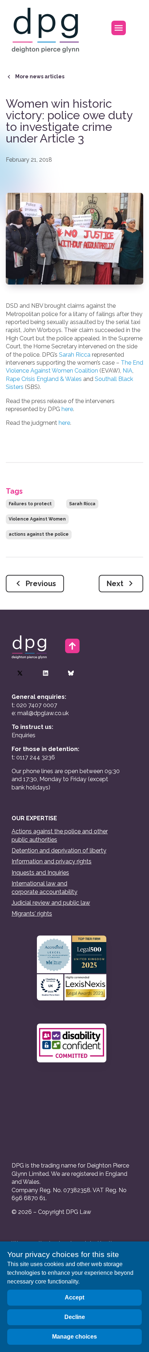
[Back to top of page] (72, 646)
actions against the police (39, 534)
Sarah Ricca (74, 354)
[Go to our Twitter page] (20, 673)
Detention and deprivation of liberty (59, 850)
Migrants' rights (32, 913)
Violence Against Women (37, 519)
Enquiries (23, 735)
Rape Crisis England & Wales (44, 379)
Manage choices (74, 1337)
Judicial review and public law (51, 902)
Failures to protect (30, 503)
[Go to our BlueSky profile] (71, 673)
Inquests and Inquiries (40, 872)
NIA (127, 370)
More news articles (39, 76)
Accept (74, 1297)
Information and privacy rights (51, 861)
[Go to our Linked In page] (45, 673)
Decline (74, 1317)
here (67, 409)
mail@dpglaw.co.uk (43, 713)
